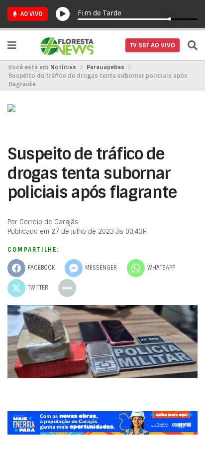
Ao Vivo (30, 13)
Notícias (63, 67)
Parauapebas (105, 67)
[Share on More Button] (67, 288)
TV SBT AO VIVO (152, 45)
